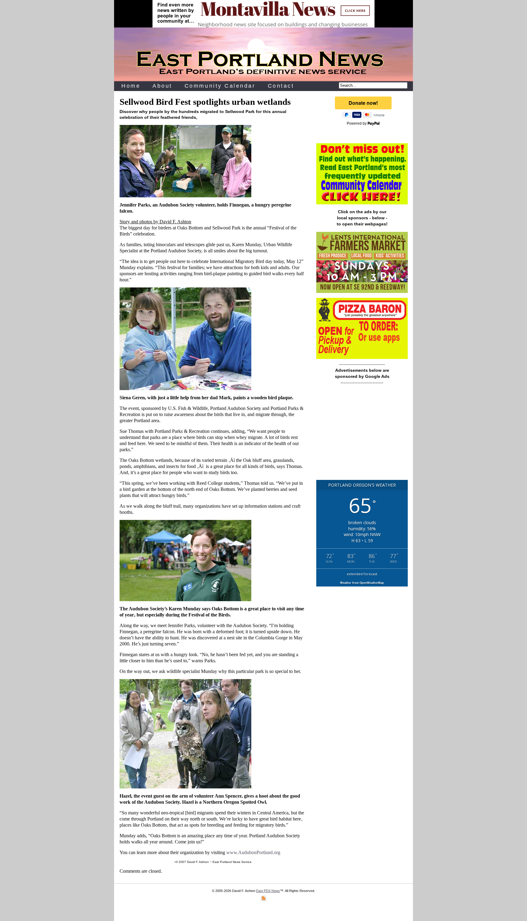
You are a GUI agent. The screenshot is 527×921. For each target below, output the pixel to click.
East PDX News (268, 891)
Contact (281, 86)
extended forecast (362, 574)
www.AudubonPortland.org (253, 852)
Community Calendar (220, 86)
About (162, 86)
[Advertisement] (362, 435)
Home (130, 86)
